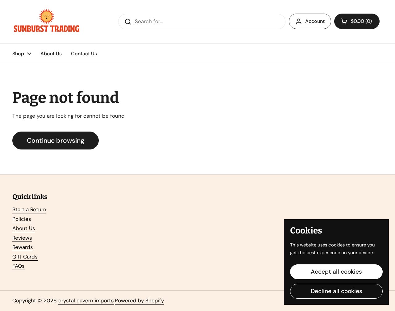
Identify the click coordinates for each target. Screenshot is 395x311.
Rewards (22, 247)
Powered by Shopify (139, 300)
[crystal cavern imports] (46, 21)
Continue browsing (55, 140)
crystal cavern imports (86, 300)
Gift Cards (25, 256)
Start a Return (29, 209)
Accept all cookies (336, 271)
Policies (21, 219)
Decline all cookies (336, 291)
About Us (23, 228)
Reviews (22, 237)
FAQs (18, 266)
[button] (357, 21)
